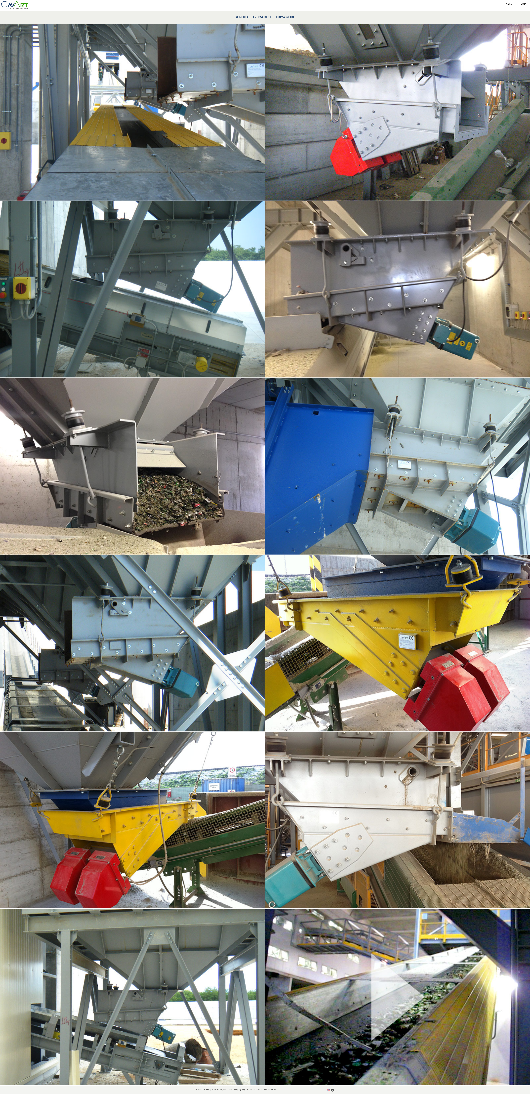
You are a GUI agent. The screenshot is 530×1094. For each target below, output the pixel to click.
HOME (523, 4)
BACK (509, 4)
